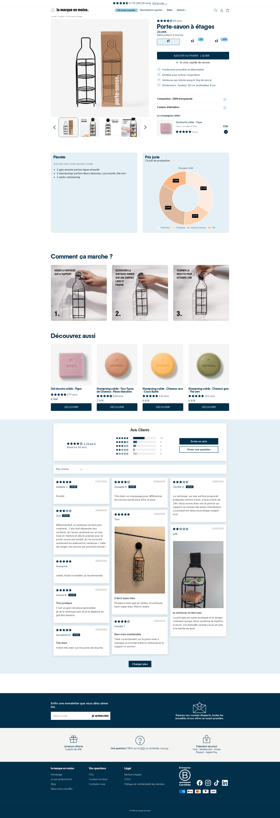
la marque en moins (143, 811)
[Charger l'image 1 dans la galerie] (68, 127)
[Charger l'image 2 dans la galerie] (89, 127)
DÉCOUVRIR (71, 407)
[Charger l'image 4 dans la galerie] (131, 127)
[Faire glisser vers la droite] (145, 127)
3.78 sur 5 (89, 443)
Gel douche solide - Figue (66, 388)
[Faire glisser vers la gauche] (54, 127)
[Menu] (53, 10)
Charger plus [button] (140, 664)
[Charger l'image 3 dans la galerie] (110, 127)
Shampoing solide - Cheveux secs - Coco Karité (163, 390)
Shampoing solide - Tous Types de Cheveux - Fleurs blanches (115, 390)
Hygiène (61, 16)
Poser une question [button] (198, 449)
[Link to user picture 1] (139, 560)
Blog (53, 784)
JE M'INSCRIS (100, 715)
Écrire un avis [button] (199, 441)
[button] (215, 10)
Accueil (53, 16)
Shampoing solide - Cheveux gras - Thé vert (208, 390)
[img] (63, 482)
